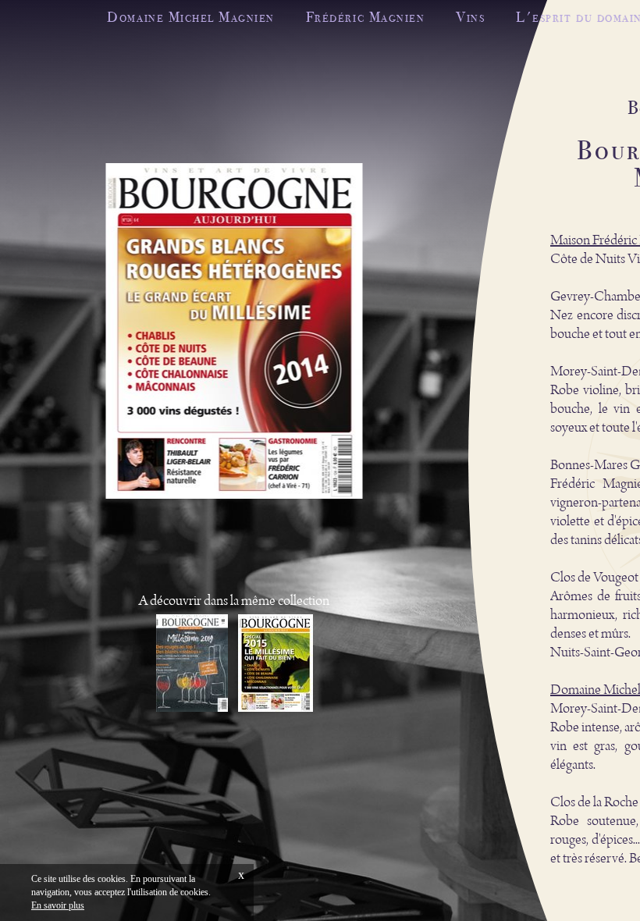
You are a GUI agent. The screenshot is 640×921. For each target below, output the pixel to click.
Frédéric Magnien (365, 17)
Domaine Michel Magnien (190, 17)
